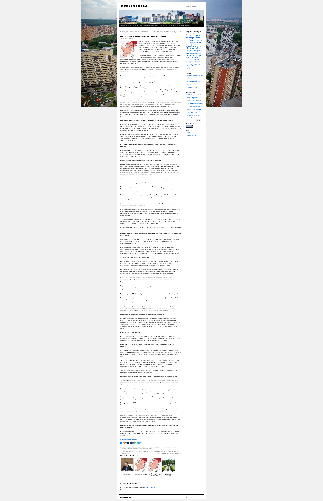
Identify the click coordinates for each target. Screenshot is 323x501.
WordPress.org (190, 137)
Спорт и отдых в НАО (192, 87)
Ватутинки (161, 447)
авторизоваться (150, 487)
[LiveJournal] (131, 443)
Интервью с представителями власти (145, 447)
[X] (128, 443)
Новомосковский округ (133, 5)
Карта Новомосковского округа (134, 25)
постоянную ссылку (147, 448)
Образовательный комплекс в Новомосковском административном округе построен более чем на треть (195, 105)
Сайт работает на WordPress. (194, 497)
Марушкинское (197, 46)
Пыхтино (198, 53)
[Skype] (138, 443)
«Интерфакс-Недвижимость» (128, 439)
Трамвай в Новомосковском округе (169, 25)
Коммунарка (167, 447)
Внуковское (190, 37)
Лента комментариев (191, 135)
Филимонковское (195, 63)
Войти (188, 132)
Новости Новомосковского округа (194, 81)
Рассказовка (123, 448)
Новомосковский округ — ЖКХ (194, 80)
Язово (201, 65)
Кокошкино (192, 43)
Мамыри (189, 46)
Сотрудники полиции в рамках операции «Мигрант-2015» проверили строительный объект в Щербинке (167, 32)
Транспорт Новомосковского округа (195, 89)
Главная (122, 25)
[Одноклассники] (124, 443)
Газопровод (195, 39)
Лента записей (190, 134)
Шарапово (188, 65)
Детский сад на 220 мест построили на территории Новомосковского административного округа (195, 96)
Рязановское (194, 57)
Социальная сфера (191, 86)
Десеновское (193, 40)
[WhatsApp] (135, 443)
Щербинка (195, 64)
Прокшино (192, 54)
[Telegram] (140, 443)
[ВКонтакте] (121, 443)
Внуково (197, 35)
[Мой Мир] (126, 443)
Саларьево (129, 448)
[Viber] (133, 443)
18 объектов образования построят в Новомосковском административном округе (195, 100)
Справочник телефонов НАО (151, 25)
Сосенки (196, 59)
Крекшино (198, 45)
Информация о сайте (184, 25)
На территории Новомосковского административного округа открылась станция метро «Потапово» (194, 115)
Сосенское (191, 60)
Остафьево (193, 51)
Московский (173, 447)
